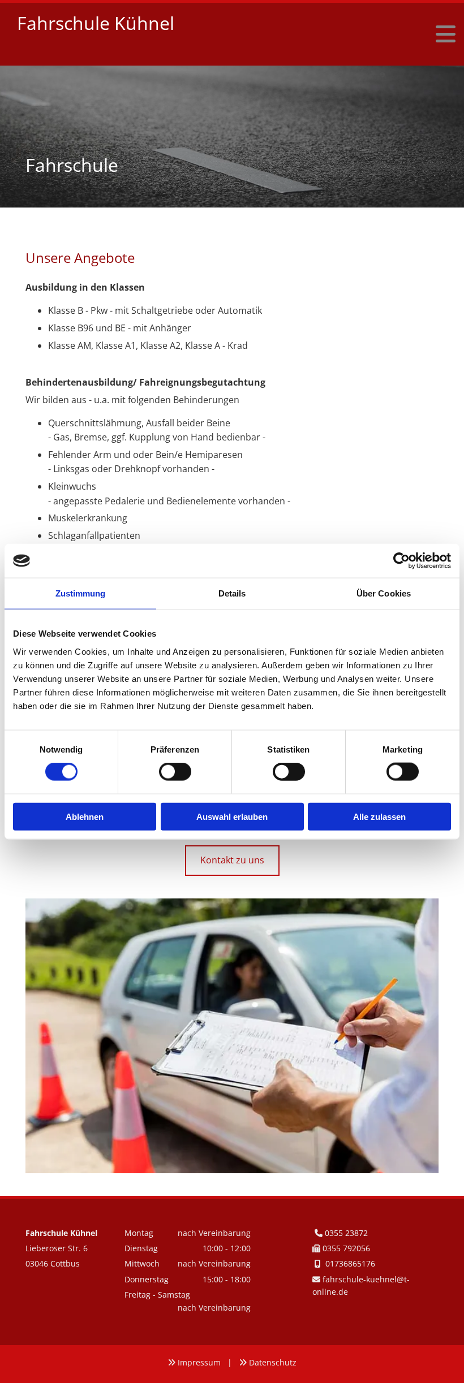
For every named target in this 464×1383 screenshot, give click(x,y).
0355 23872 (346, 1233)
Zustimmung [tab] (80, 593)
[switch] (175, 772)
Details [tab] (232, 593)
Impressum (199, 1362)
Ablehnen (85, 816)
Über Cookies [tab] (383, 593)
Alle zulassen (379, 816)
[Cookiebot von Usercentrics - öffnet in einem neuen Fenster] (401, 560)
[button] (362, 34)
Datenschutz (273, 1362)
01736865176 (350, 1263)
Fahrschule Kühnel (95, 23)
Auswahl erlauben (232, 816)
